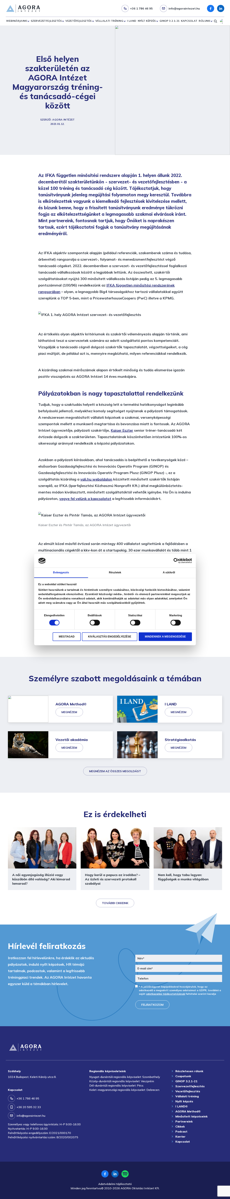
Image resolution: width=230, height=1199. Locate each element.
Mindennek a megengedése (165, 636)
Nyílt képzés (147, 20)
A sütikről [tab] (169, 572)
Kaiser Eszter (122, 430)
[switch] (95, 622)
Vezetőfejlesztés (78, 20)
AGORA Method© (188, 1111)
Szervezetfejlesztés (46, 20)
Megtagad (67, 636)
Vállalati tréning (109, 20)
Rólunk (204, 20)
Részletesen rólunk (189, 1071)
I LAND (131, 20)
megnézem (69, 712)
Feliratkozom (152, 1004)
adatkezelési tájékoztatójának (165, 993)
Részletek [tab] (115, 572)
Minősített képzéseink (191, 1116)
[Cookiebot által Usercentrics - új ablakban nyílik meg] (176, 560)
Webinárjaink (16, 20)
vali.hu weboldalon (96, 479)
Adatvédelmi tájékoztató (115, 1184)
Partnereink (184, 1121)
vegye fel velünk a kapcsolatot (85, 498)
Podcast (181, 1131)
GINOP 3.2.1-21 (170, 20)
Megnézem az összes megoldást (115, 771)
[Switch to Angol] (222, 21)
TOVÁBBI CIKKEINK (115, 903)
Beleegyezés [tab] (61, 572)
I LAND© (181, 1106)
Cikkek (180, 1126)
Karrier (180, 1136)
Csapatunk (183, 1076)
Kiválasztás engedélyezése (109, 636)
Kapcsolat (189, 20)
